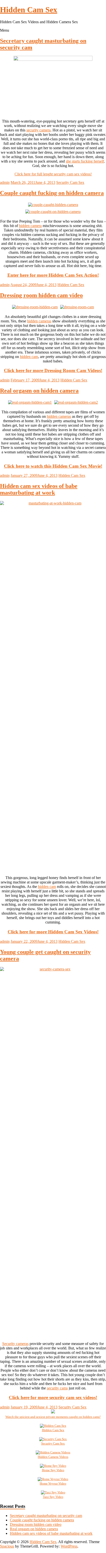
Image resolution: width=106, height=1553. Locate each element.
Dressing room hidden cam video (41, 295)
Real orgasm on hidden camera (39, 390)
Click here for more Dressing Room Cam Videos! (53, 370)
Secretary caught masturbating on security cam (46, 1515)
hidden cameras (39, 321)
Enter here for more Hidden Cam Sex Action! (53, 275)
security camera (38, 130)
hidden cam (29, 357)
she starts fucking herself (85, 161)
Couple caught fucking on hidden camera (52, 193)
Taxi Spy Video (53, 1497)
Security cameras (15, 1344)
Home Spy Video (53, 1470)
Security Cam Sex (70, 182)
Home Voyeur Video (53, 1483)
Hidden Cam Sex (28, 9)
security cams (57, 1388)
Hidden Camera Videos (53, 1457)
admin (5, 182)
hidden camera (30, 226)
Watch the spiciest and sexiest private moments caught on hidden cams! (53, 1417)
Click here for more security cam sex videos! (53, 1397)
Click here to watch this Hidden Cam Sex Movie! (53, 466)
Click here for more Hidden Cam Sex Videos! (53, 931)
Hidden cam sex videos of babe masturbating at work (38, 489)
